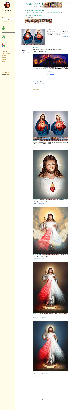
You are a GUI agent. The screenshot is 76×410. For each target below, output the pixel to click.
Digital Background (34, 12)
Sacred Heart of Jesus (40, 201)
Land (26, 15)
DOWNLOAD (50, 74)
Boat (43, 10)
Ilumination (28, 10)
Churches (41, 12)
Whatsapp (4, 55)
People (33, 10)
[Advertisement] (50, 100)
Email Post (40, 81)
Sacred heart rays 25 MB (41, 256)
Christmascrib (48, 12)
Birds (51, 9)
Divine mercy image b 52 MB (41, 373)
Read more (66, 36)
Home (26, 9)
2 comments (40, 203)
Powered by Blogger (46, 399)
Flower (27, 12)
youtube (3, 61)
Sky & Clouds (38, 10)
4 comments (54, 37)
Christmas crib (25, 53)
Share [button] (48, 37)
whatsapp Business (6, 53)
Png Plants (39, 15)
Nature (60, 12)
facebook (4, 57)
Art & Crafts (47, 9)
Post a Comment (36, 89)
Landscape (55, 12)
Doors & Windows (32, 15)
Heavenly (38, 9)
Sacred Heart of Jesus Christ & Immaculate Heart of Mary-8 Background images (57, 33)
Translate (6, 21)
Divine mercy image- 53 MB (41, 315)
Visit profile (7, 12)
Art (42, 9)
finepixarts (34, 3)
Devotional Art (32, 9)
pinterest (4, 59)
